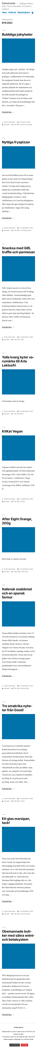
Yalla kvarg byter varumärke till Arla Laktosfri (18, 361)
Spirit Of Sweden (26, 124)
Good (23, 801)
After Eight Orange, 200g (17, 521)
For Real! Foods (26, 230)
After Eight (17, 571)
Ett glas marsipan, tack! (16, 821)
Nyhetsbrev (24, 12)
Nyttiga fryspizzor (16, 142)
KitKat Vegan (12, 431)
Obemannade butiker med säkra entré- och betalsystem (18, 935)
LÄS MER (24, 1045)
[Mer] (32, 13)
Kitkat (23, 501)
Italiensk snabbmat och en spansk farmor (17, 593)
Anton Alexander (9, 122)
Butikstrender (8, 3)
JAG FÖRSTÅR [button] (15, 1045)
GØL (22, 339)
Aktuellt (6, 124)
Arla (14, 414)
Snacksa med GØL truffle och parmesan (18, 250)
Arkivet (12, 12)
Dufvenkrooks (25, 914)
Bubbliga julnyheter (17, 34)
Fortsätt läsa (8, 112)
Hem (4, 12)
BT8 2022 (16, 124)
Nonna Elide (25, 688)
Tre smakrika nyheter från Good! (17, 708)
